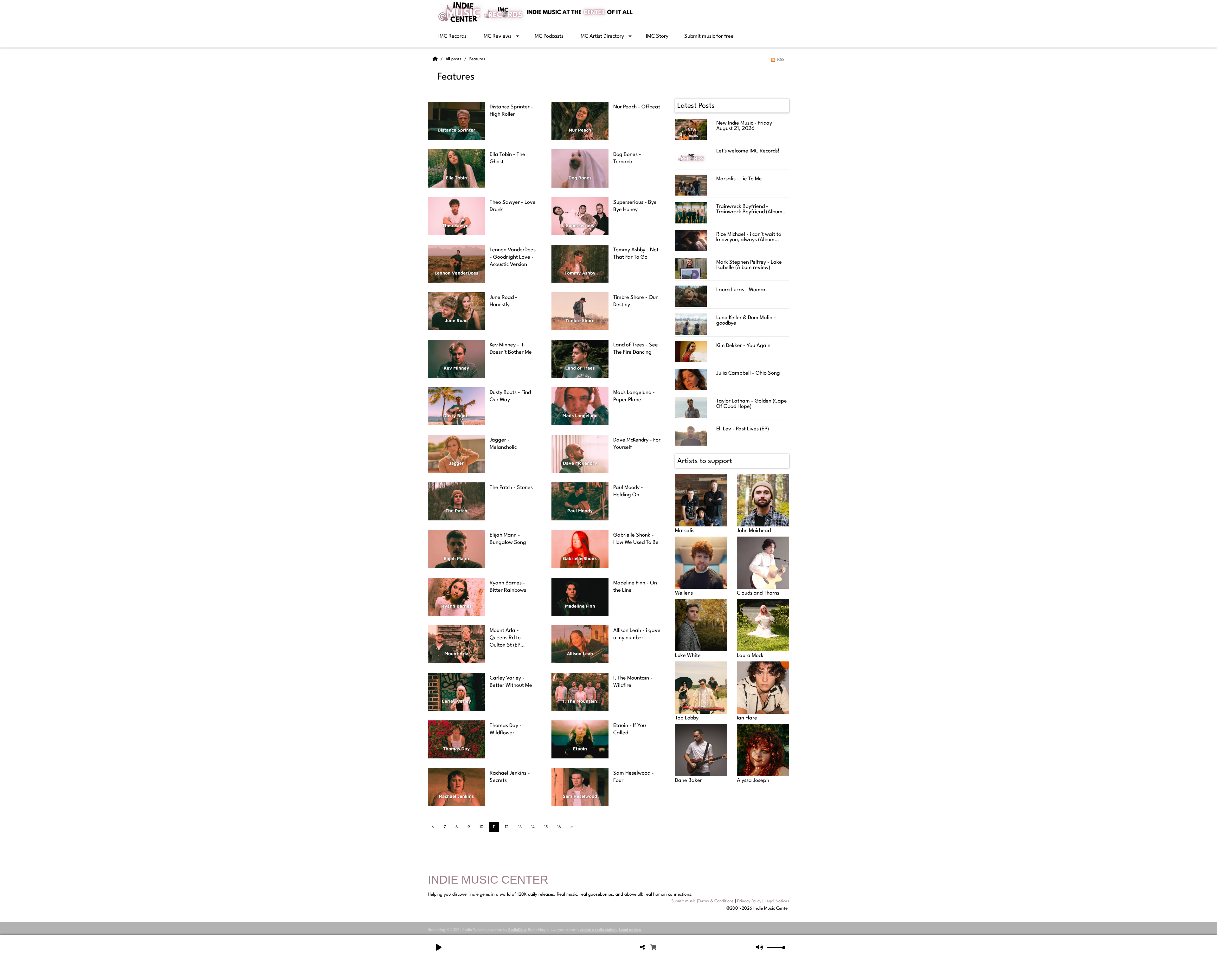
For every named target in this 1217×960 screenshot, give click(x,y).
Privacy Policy (749, 901)
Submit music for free (709, 36)
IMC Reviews (497, 36)
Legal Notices (777, 901)
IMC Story (657, 36)
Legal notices (630, 930)
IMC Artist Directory (601, 36)
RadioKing (517, 930)
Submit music (683, 901)
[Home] (436, 59)
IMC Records (452, 36)
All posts (454, 59)
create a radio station (598, 930)
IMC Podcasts (548, 36)
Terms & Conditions (716, 901)
